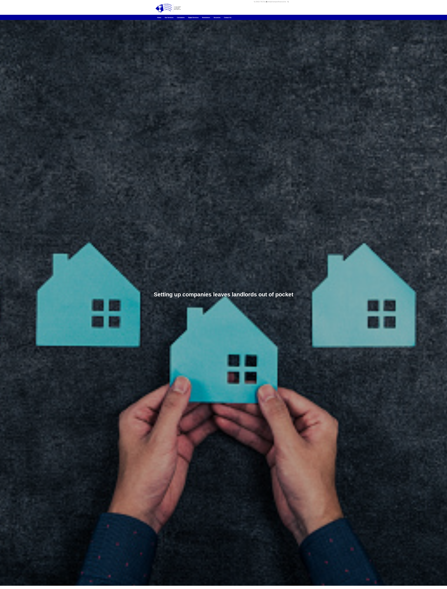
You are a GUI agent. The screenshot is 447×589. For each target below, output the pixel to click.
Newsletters (206, 17)
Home (159, 17)
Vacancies (217, 17)
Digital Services (193, 17)
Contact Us (227, 17)
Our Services (169, 17)
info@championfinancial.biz (277, 2)
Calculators (181, 17)
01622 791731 (260, 2)
